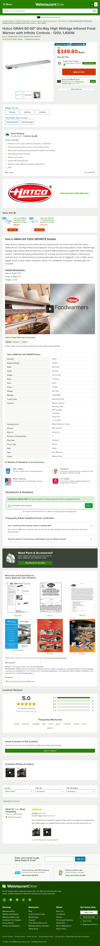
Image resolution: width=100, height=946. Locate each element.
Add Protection (89, 63)
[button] (19, 95)
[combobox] (50, 11)
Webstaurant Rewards (10, 914)
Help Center (89, 912)
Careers (59, 917)
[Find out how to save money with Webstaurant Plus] (5, 218)
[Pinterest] (30, 900)
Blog (30, 911)
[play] (50, 309)
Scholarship (60, 923)
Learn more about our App (75, 875)
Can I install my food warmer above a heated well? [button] (30, 526)
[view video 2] (47, 832)
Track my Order (89, 917)
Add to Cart (12, 230)
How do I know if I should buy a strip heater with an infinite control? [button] (37, 539)
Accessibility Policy (46, 936)
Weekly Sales (33, 917)
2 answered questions (32, 39)
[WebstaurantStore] (32, 886)
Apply (93, 82)
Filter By (38, 788)
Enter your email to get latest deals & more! (27, 859)
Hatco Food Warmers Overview (20, 337)
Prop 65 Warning (36, 462)
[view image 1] (36, 832)
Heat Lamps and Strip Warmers (29, 681)
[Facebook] (17, 900)
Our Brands (60, 914)
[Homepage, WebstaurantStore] (50, 4)
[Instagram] (4, 900)
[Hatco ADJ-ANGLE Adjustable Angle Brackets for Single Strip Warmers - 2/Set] (16, 224)
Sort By (7, 788)
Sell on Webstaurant (63, 926)
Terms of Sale (7, 936)
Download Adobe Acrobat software (55, 658)
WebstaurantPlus (8, 911)
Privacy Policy (72, 511)
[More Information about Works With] (14, 213)
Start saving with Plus (30, 875)
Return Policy (61, 929)
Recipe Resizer (8, 923)
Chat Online (87, 921)
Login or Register (50, 751)
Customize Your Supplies (11, 920)
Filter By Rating (72, 788)
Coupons (32, 920)
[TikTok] (23, 900)
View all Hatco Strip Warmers (74, 193)
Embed (24, 342)
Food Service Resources (38, 923)
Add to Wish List (76, 89)
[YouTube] (11, 900)
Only (59, 48)
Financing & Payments (64, 920)
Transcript (16, 342)
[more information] (36, 136)
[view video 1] (10, 772)
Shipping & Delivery (90, 924)
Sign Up (80, 859)
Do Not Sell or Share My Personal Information (72, 936)
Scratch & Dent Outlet (37, 914)
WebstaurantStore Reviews (39, 926)
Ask (88, 505)
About (8, 342)
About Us (59, 911)
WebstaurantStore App (10, 917)
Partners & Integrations (11, 926)
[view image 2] (21, 772)
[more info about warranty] (64, 65)
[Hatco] (30, 193)
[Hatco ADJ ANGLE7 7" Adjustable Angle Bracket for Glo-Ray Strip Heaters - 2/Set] (42, 224)
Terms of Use (60, 511)
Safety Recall (33, 929)
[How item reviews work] (35, 711)
